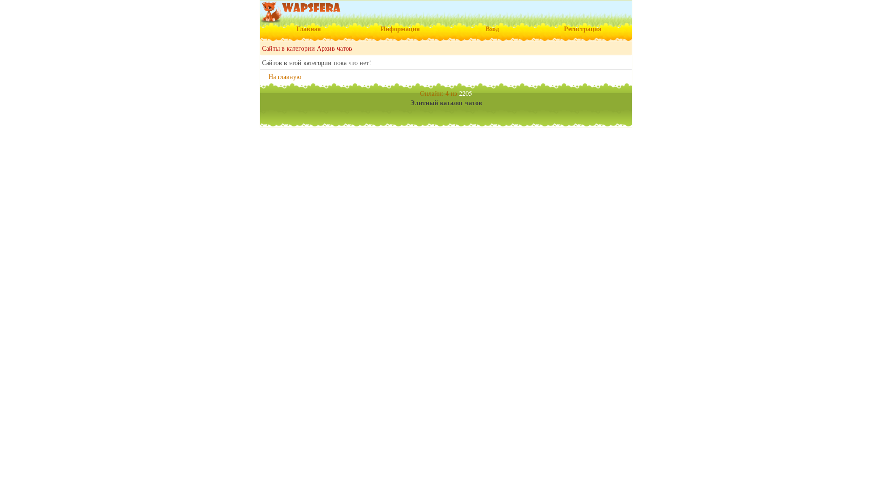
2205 (465, 93)
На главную (285, 76)
